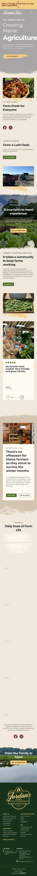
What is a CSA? (25, 829)
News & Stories (8, 839)
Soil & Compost (25, 816)
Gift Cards (6, 836)
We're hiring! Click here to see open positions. (18, 4)
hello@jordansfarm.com (26, 861)
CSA (22, 825)
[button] (13, 397)
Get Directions (20, 230)
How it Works (25, 831)
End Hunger (6, 825)
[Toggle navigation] (31, 13)
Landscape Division (28, 814)
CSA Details (8, 284)
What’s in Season (8, 831)
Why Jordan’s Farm (26, 834)
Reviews (23, 836)
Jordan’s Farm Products (10, 832)
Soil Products (9, 157)
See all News (25, 495)
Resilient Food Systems (10, 834)
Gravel (22, 820)
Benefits (23, 832)
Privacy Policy (18, 871)
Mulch (22, 818)
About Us (6, 814)
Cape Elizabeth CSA (26, 827)
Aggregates (24, 821)
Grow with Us (7, 821)
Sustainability (7, 823)
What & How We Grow (9, 816)
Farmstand (7, 828)
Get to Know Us (12, 56)
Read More (11, 495)
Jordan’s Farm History (9, 818)
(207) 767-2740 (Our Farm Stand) (25, 851)
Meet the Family (8, 820)
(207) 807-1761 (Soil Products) (24, 854)
